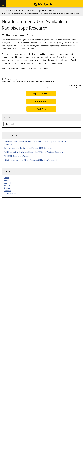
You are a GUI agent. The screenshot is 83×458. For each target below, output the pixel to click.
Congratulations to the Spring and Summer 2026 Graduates (28, 148)
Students (7, 191)
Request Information (41, 93)
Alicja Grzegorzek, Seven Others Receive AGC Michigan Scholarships (31, 160)
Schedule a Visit (41, 101)
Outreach (7, 183)
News (31, 35)
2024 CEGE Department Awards (16, 156)
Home (4, 14)
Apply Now (41, 109)
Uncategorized (10, 193)
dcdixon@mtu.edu (54, 63)
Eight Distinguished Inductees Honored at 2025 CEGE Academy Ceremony (33, 152)
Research (7, 185)
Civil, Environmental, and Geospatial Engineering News (28, 10)
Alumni (6, 178)
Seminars (7, 188)
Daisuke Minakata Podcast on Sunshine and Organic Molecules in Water (52, 88)
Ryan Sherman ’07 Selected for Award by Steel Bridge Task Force (28, 81)
